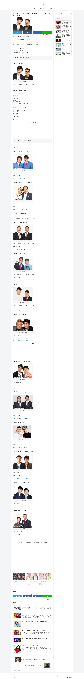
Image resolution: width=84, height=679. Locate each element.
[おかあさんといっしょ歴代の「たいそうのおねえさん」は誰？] (45, 576)
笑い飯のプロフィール (17, 249)
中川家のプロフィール (17, 537)
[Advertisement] (32, 130)
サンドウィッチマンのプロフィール (20, 340)
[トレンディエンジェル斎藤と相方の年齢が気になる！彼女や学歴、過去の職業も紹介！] (32, 576)
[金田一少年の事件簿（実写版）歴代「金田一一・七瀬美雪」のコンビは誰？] (19, 576)
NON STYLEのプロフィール (18, 310)
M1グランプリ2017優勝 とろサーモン (21, 50)
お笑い (15, 591)
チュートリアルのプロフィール (19, 387)
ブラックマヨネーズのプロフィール (20, 418)
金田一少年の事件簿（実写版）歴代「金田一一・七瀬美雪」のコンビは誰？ (18, 582)
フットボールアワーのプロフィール (20, 478)
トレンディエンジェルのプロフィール (20, 209)
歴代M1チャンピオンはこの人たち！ (21, 52)
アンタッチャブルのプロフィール (19, 447)
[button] (70, 13)
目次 (20, 48)
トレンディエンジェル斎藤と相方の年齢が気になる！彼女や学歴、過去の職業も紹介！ (32, 582)
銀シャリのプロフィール (18, 178)
